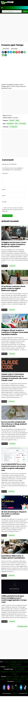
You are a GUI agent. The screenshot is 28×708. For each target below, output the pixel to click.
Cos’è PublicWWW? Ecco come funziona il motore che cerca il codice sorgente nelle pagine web (13, 467)
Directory (9, 676)
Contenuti (12, 664)
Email (4, 195)
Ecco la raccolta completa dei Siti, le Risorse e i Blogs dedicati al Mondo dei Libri (14, 424)
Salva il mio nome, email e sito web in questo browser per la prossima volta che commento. (12, 209)
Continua (12, 266)
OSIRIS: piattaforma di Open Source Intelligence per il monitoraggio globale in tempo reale (14, 599)
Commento (5, 173)
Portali (20, 662)
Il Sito (15, 669)
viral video (22, 123)
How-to (22, 679)
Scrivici (8, 666)
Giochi (2, 679)
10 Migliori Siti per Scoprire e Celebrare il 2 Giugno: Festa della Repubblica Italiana (14, 332)
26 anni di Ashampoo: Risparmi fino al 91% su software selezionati (14, 514)
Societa (11, 120)
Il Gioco (12, 671)
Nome (4, 189)
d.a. (19, 664)
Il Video (15, 674)
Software (16, 676)
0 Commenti (13, 127)
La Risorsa (18, 671)
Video (17, 120)
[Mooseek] (7, 4)
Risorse (8, 679)
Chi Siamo (6, 662)
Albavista (15, 693)
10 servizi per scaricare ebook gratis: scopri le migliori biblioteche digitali (13, 288)
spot (16, 123)
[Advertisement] (14, 28)
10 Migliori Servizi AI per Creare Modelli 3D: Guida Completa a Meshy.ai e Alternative (13, 244)
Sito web (4, 201)
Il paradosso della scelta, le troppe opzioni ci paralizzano (13, 557)
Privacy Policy (18, 681)
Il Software (21, 669)
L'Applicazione (4, 671)
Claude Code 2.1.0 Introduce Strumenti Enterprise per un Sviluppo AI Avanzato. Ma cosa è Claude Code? (14, 377)
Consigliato (14, 662)
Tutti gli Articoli (22, 626)
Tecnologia (14, 679)
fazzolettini (10, 123)
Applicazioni (24, 676)
